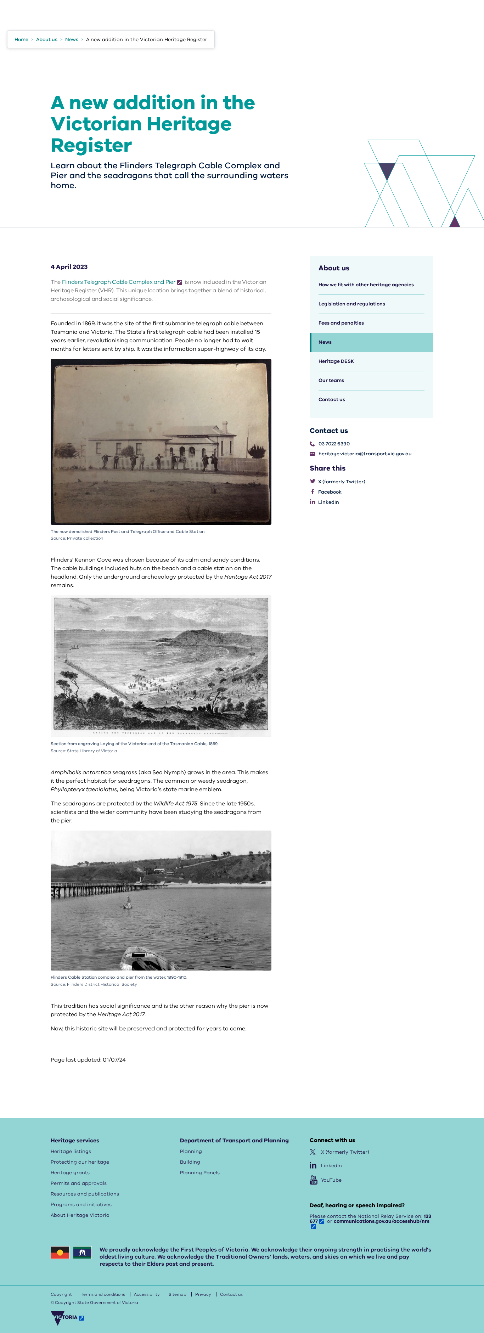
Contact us (332, 399)
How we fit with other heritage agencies (366, 284)
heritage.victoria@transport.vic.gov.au (365, 453)
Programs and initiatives (81, 1204)
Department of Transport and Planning (234, 1140)
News (325, 342)
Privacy (203, 1294)
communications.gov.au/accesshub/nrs (381, 1221)
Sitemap (177, 1294)
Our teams (331, 380)
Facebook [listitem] (330, 492)
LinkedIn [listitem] (328, 502)
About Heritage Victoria (80, 1215)
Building (190, 1162)
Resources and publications (85, 1194)
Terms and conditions (103, 1294)
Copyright (61, 1294)
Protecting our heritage (80, 1162)
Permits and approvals (79, 1183)
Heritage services (75, 1140)
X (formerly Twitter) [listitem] (341, 481)
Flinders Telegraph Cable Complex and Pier (119, 282)
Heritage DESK (336, 361)
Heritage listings (71, 1151)
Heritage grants (70, 1172)
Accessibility (147, 1294)
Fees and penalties (341, 323)
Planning (191, 1151)
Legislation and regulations (352, 303)
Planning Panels (200, 1172)
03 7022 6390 (334, 443)
